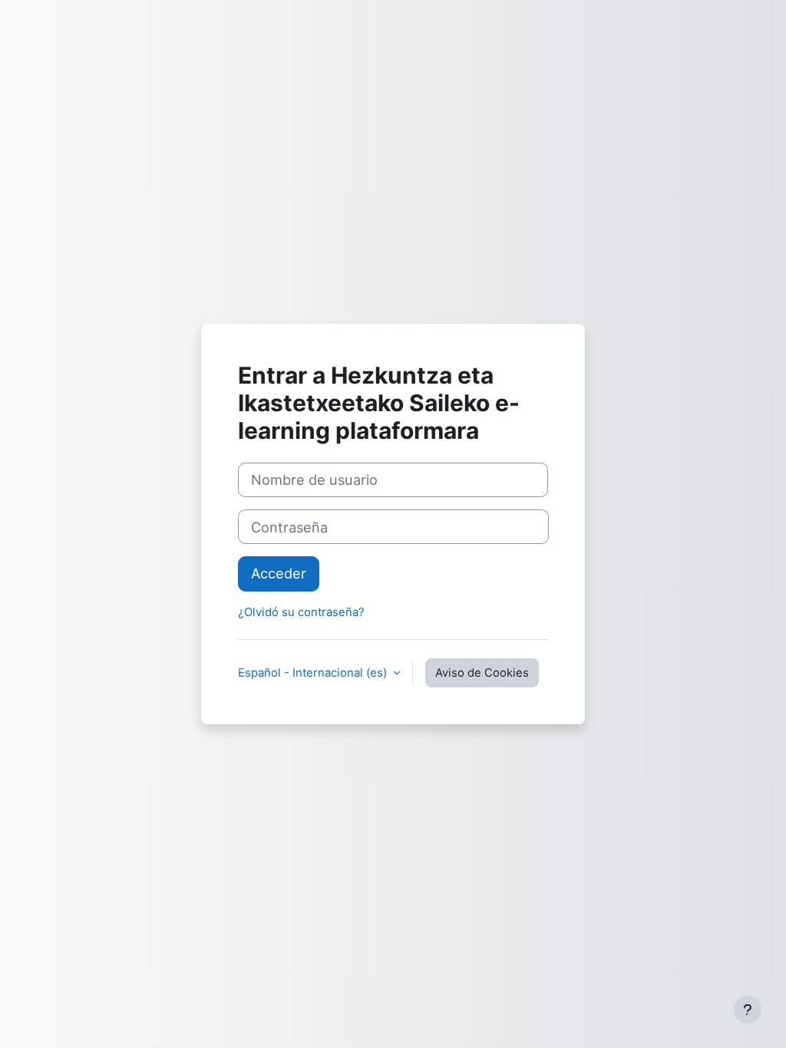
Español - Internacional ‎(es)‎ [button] (314, 673)
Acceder (278, 573)
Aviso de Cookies (482, 673)
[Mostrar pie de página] (747, 1009)
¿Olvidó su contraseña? (301, 612)
